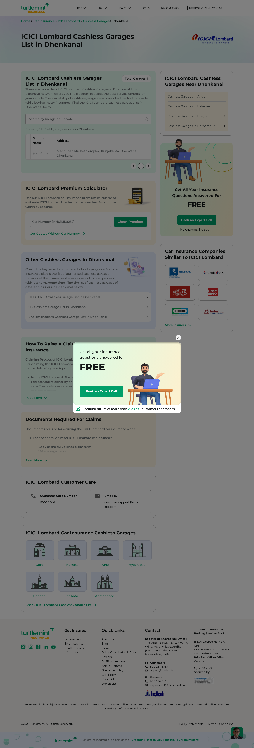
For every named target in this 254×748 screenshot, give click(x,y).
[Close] (178, 337)
